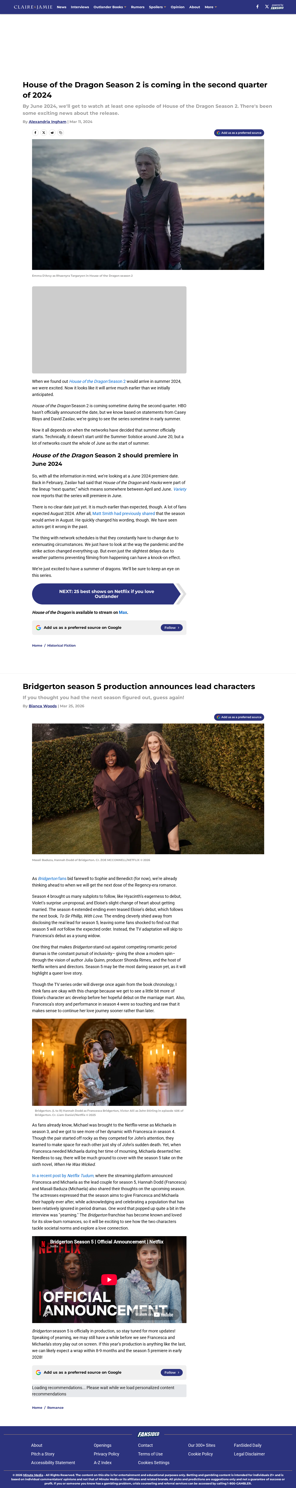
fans (52, 878)
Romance (55, 1408)
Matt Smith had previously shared (123, 513)
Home (37, 645)
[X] (267, 6)
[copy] (60, 132)
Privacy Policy (106, 1453)
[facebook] (257, 6)
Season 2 (97, 381)
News (61, 7)
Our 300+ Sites (201, 1445)
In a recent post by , (63, 1175)
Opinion (178, 7)
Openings (102, 1445)
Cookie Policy (200, 1453)
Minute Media (33, 1475)
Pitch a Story (43, 1453)
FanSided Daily (248, 1445)
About (194, 7)
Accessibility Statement (53, 1462)
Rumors (137, 7)
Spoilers (156, 7)
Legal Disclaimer (249, 1453)
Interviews (80, 7)
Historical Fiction (61, 645)
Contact (145, 1445)
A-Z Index (103, 1462)
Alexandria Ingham (47, 121)
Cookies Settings (153, 1462)
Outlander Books (108, 7)
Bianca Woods (43, 706)
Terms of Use (150, 1453)
